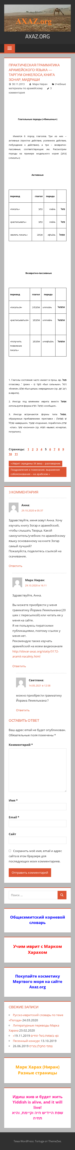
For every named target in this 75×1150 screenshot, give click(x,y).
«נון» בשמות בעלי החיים (36, 1036)
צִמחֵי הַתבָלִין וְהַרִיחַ (40, 1046)
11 (16, 454)
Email (14, 817)
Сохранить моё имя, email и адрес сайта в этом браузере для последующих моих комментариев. (35, 856)
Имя (13, 800)
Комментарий (21, 745)
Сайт (12, 834)
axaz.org (37, 36)
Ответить (15, 566)
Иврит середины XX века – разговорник (36, 464)
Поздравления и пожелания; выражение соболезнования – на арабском (35, 472)
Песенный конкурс (26, 1041)
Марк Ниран (39, 84)
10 (10, 454)
